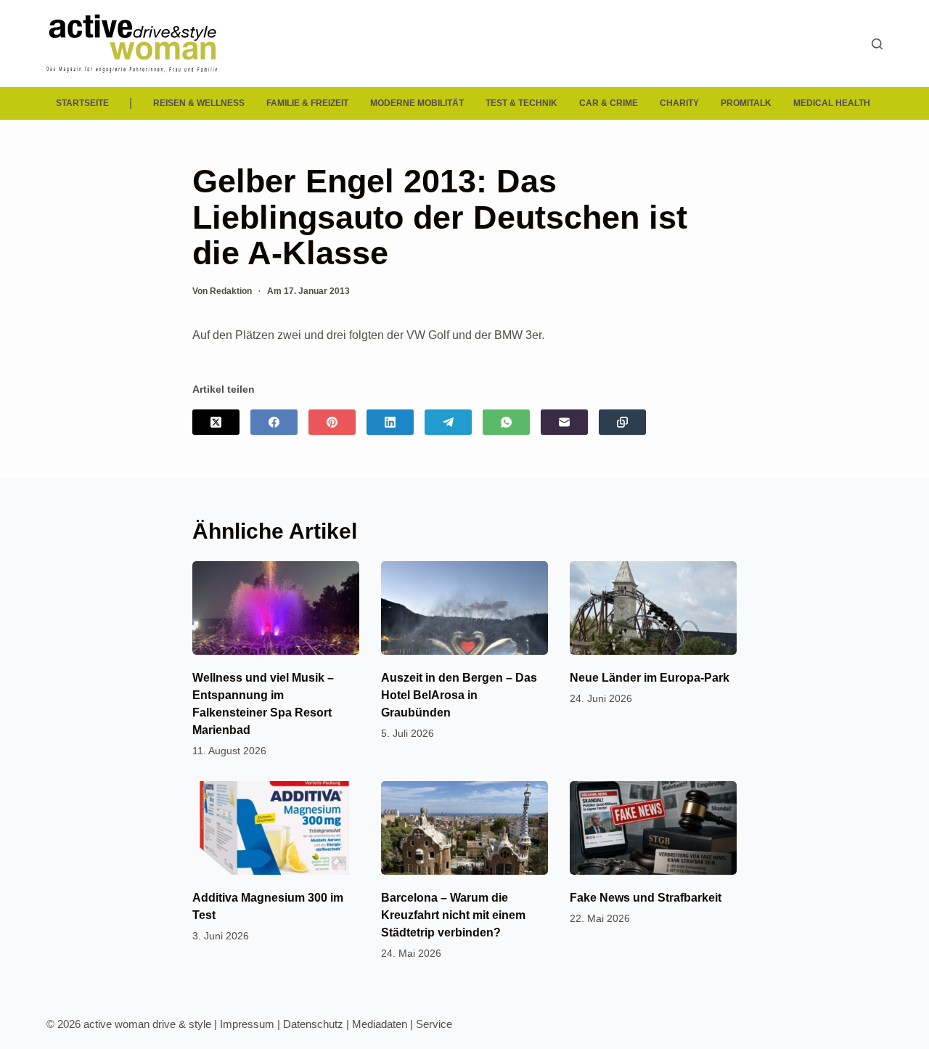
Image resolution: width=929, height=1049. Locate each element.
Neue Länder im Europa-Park (649, 678)
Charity (679, 103)
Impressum (247, 1024)
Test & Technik (521, 103)
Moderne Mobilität (417, 103)
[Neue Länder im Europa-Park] (653, 608)
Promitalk (746, 103)
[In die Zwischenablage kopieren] (622, 422)
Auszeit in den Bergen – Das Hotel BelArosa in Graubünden (459, 695)
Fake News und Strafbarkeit (645, 897)
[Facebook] (274, 422)
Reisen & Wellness (199, 103)
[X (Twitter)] (216, 422)
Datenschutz (313, 1024)
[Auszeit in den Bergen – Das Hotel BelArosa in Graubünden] (464, 608)
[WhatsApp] (506, 422)
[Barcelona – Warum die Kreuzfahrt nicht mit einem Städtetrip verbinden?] (464, 828)
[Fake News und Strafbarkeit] (653, 828)
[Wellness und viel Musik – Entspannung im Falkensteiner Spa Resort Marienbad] (275, 608)
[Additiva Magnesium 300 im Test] (275, 828)
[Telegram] (448, 422)
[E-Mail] (564, 422)
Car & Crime (608, 103)
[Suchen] (877, 43)
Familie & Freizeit (307, 103)
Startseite (82, 103)
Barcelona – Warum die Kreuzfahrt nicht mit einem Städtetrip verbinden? (453, 915)
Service (434, 1024)
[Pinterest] (332, 422)
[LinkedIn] (390, 422)
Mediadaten (379, 1024)
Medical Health (831, 103)
